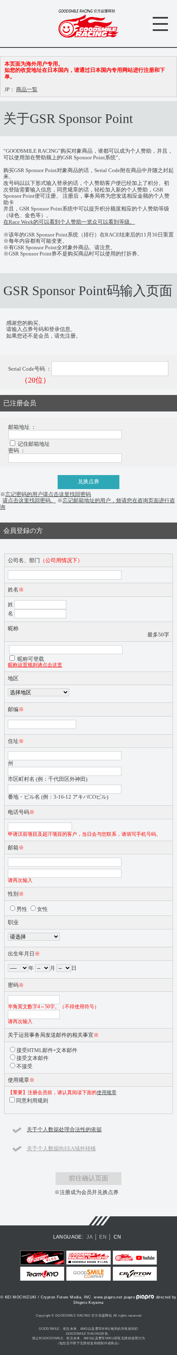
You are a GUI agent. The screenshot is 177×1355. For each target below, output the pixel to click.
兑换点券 (88, 482)
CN (117, 1237)
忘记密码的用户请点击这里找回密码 (48, 494)
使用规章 (106, 1092)
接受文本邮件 (32, 1058)
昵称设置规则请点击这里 (35, 665)
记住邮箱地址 (34, 444)
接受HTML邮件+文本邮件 (46, 1050)
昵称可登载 (30, 659)
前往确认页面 (88, 1178)
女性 (42, 909)
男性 (21, 909)
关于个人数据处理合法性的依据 (64, 1129)
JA (89, 1237)
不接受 (24, 1066)
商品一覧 (26, 89)
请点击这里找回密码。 (29, 500)
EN (103, 1237)
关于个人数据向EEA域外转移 (61, 1148)
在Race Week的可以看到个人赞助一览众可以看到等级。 (69, 222)
